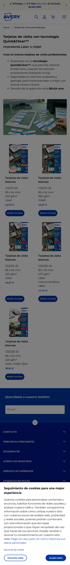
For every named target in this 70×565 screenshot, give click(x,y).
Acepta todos (56, 558)
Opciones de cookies (14, 549)
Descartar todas (15, 558)
